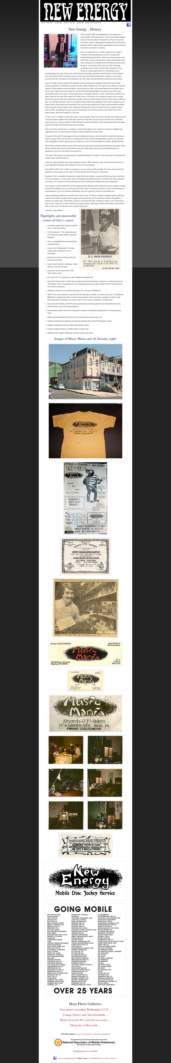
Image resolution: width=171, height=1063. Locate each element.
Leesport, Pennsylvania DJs (85, 1034)
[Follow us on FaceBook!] (55, 1058)
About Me (49, 23)
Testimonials (58, 23)
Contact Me (80, 23)
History (72, 23)
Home (43, 23)
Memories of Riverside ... (85, 1025)
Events (66, 23)
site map (60, 1058)
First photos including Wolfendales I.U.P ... (85, 1009)
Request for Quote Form (93, 23)
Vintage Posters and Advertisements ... (85, 1015)
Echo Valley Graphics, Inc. (109, 1058)
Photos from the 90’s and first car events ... (85, 1020)
